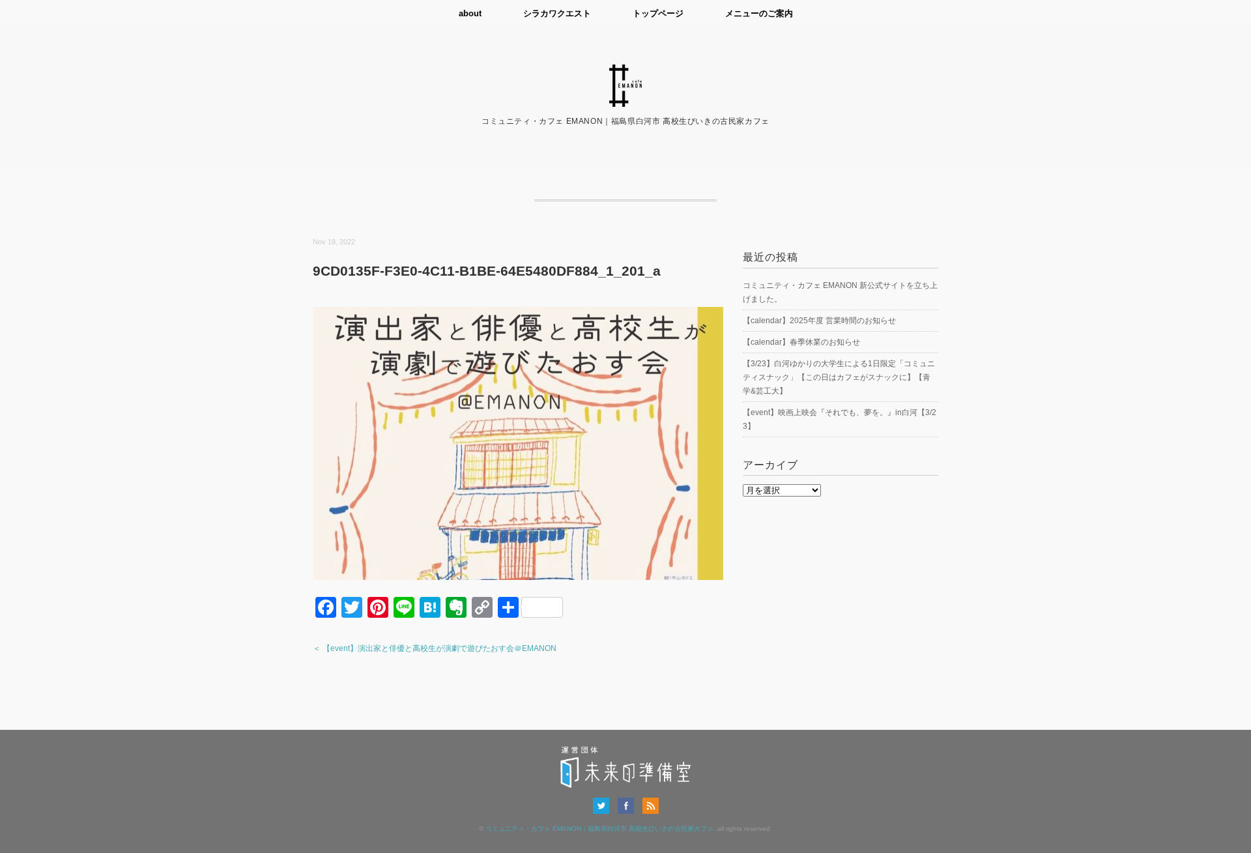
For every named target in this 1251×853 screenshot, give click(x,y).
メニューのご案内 (759, 13)
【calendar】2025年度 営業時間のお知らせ (819, 320)
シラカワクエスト (557, 13)
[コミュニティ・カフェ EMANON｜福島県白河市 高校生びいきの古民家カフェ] (625, 72)
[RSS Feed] (650, 805)
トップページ (658, 13)
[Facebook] (629, 805)
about (470, 13)
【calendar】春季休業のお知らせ (801, 342)
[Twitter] (604, 805)
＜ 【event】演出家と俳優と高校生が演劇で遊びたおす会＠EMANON (434, 648)
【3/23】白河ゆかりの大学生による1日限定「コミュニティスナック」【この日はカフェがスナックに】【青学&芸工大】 (839, 377)
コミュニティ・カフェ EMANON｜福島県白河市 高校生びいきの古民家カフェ (599, 828)
